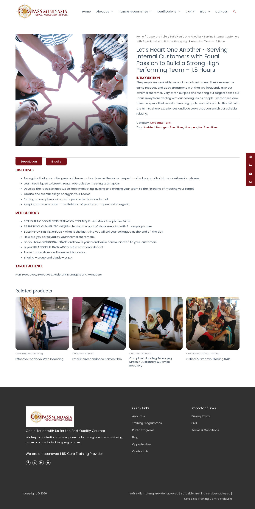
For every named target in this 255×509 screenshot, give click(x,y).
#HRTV (190, 11)
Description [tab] (29, 161)
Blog (203, 11)
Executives (176, 127)
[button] (235, 11)
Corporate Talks (157, 36)
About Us (102, 11)
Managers (191, 127)
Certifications (166, 11)
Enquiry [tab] (56, 161)
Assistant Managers (156, 127)
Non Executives (207, 127)
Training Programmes (133, 11)
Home (86, 11)
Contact (221, 11)
